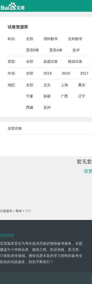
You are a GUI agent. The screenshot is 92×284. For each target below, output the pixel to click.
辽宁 (81, 96)
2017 (84, 73)
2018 (66, 73)
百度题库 (6, 211)
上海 (64, 85)
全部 (29, 39)
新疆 (47, 96)
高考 (19, 211)
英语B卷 (32, 50)
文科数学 (75, 39)
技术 (76, 50)
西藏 (29, 107)
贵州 (47, 107)
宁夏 (29, 96)
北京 (47, 85)
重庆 (81, 85)
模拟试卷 (75, 61)
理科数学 (50, 39)
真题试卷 (50, 61)
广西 (64, 96)
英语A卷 (55, 50)
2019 (47, 73)
